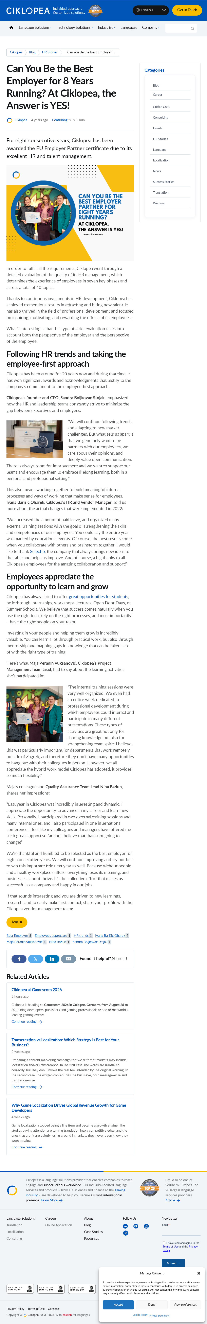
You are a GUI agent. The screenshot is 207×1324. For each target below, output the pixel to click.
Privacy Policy (15, 1309)
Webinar (159, 203)
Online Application (58, 1225)
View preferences (185, 1304)
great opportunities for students (98, 597)
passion (67, 1315)
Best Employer (18, 935)
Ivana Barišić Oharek (111, 935)
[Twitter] (35, 959)
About (88, 1218)
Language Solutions (34, 28)
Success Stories (163, 182)
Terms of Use (36, 1309)
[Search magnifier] (192, 30)
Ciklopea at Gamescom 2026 (37, 990)
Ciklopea (28, 10)
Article (170, 1200)
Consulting (60, 120)
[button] (199, 1273)
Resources (91, 1238)
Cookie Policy (140, 1315)
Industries (105, 28)
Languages (128, 28)
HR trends (83, 935)
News (157, 171)
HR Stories (160, 139)
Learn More (49, 1200)
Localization (161, 160)
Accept (118, 1304)
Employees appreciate (52, 935)
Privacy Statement (159, 1315)
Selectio (37, 552)
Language (159, 149)
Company (149, 28)
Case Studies (93, 1232)
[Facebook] (19, 959)
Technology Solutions (73, 28)
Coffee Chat (161, 106)
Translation (161, 192)
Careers (51, 1218)
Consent (53, 1309)
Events (158, 128)
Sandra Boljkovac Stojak (92, 942)
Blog (156, 85)
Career (157, 94)
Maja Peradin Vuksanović (26, 942)
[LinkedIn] (52, 959)
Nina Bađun (59, 942)
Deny (151, 1304)
